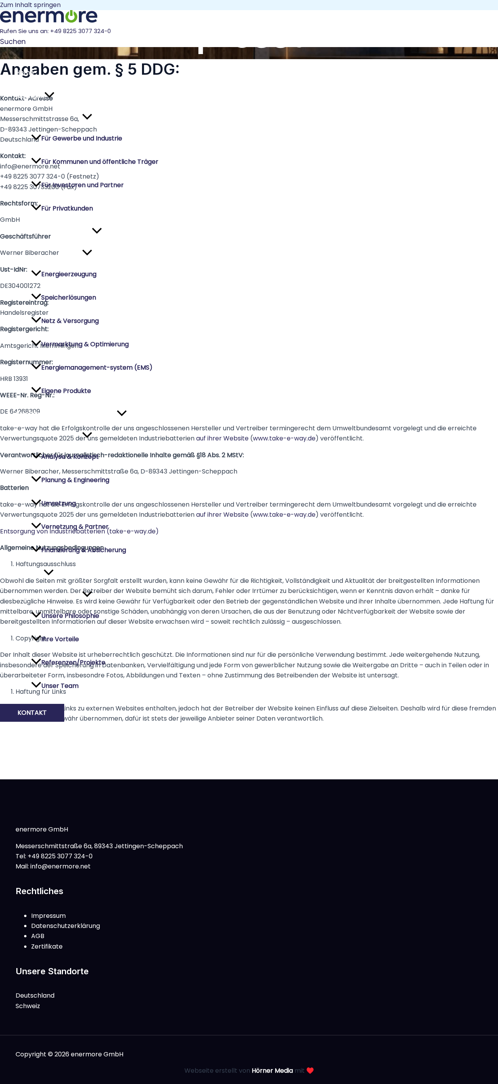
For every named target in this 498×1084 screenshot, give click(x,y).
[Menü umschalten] (87, 117)
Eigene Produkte (66, 390)
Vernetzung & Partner (75, 526)
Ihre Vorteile (60, 639)
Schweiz (28, 1006)
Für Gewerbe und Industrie (81, 138)
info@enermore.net (60, 866)
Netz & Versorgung (70, 320)
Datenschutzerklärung (65, 925)
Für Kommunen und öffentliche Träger (99, 161)
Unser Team (60, 685)
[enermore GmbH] (48, 20)
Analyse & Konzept (70, 456)
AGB (37, 935)
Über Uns (30, 573)
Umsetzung (58, 503)
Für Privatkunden (67, 208)
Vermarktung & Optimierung (85, 344)
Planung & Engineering (75, 479)
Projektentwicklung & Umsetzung (66, 414)
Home (25, 72)
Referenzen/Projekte (73, 662)
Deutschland (35, 995)
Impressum (48, 915)
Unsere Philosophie (70, 615)
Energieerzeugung (68, 274)
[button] (13, 41)
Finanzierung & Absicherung (83, 550)
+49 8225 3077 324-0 (80, 31)
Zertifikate (47, 946)
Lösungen (30, 95)
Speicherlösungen (68, 297)
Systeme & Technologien (54, 231)
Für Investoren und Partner (82, 185)
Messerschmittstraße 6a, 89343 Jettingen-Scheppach (99, 846)
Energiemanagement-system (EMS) (97, 367)
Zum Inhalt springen (30, 4)
